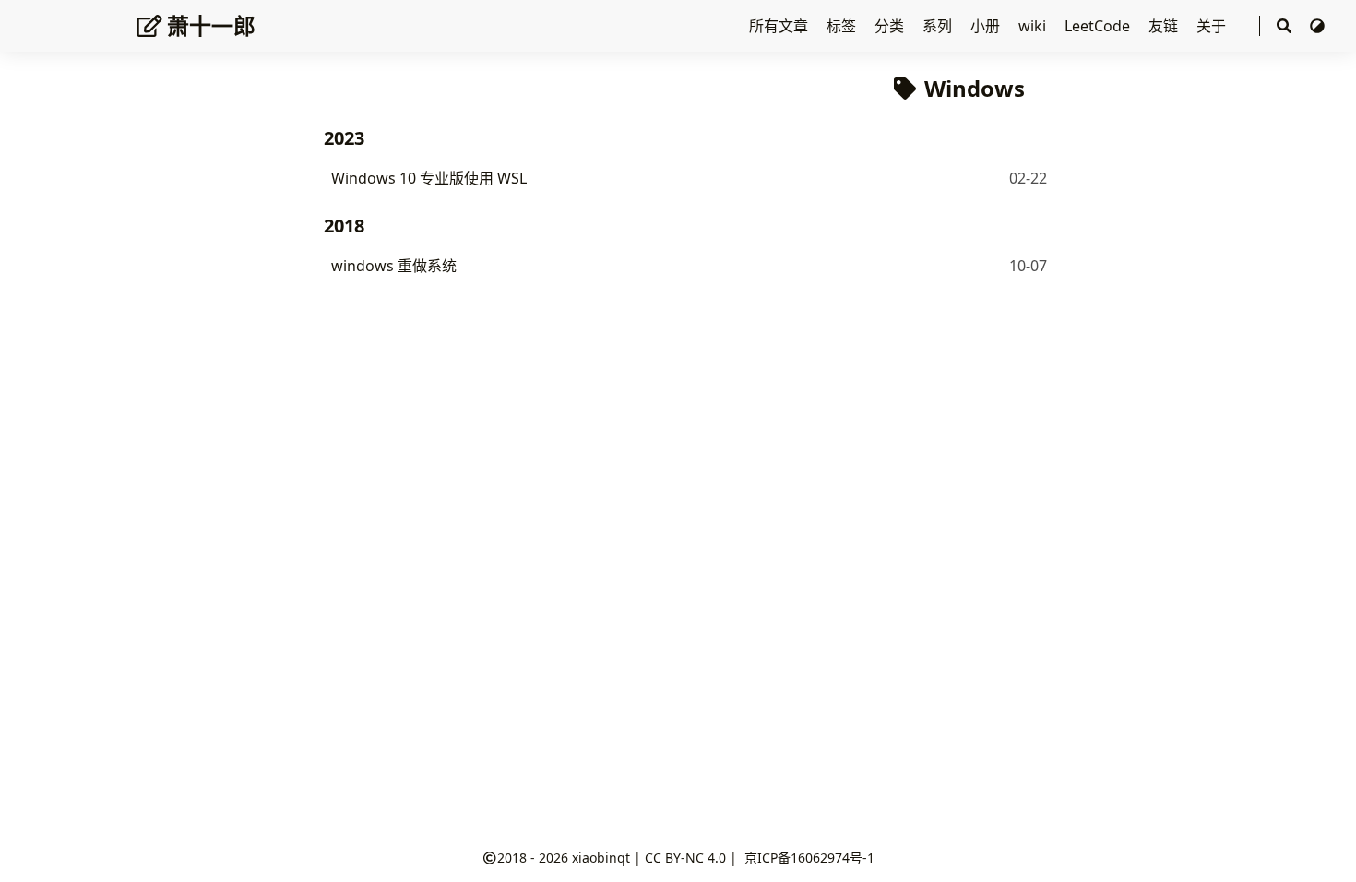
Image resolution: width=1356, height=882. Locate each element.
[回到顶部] (1323, 848)
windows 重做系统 (394, 266)
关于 (1213, 26)
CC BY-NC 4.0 (685, 857)
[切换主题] (1317, 26)
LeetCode (1099, 26)
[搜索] (1284, 26)
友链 (1165, 26)
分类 (891, 26)
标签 (843, 26)
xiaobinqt (601, 857)
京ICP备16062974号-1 (809, 857)
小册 (987, 26)
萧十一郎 (211, 25)
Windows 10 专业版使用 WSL (429, 178)
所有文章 (780, 26)
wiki (1034, 26)
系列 (939, 26)
